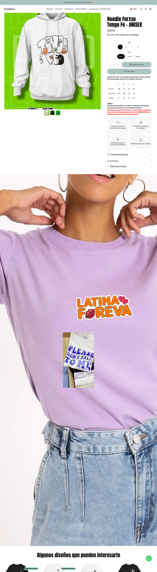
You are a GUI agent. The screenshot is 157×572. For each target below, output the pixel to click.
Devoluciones (118, 166)
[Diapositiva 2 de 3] (52, 112)
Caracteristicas (119, 154)
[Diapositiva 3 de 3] (58, 112)
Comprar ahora (129, 71)
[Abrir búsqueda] (141, 9)
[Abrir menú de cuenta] (145, 9)
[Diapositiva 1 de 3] (47, 112)
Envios (114, 160)
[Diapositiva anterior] (5, 2)
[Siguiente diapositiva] (150, 2)
